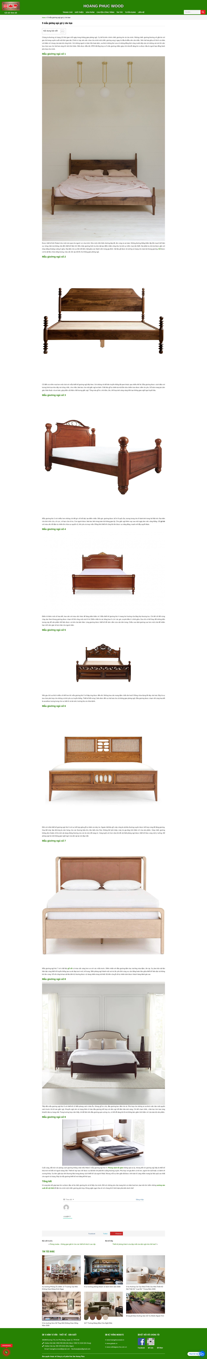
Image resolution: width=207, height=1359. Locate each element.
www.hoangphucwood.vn (115, 1340)
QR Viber (160, 1348)
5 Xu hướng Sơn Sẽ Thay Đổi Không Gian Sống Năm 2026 (60, 1324)
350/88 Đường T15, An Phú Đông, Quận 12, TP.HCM (60, 1340)
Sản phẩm (90, 12)
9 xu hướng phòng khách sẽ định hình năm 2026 (102, 1287)
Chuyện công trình (105, 12)
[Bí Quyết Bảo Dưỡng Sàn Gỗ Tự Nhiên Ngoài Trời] (145, 1303)
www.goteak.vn (112, 1343)
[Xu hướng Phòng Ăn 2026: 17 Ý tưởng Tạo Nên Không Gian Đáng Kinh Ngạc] (61, 1269)
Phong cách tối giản (115, 1168)
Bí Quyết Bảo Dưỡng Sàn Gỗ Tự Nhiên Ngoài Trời (145, 1316)
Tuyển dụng (130, 12)
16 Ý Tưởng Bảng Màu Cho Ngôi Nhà (98, 1323)
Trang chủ (68, 12)
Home (44, 17)
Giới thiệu (79, 12)
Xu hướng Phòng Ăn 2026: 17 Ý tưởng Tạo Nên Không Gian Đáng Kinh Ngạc (60, 1288)
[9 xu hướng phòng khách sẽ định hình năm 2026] (103, 1269)
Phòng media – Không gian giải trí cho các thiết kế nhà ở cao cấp (72, 1244)
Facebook (141, 1348)
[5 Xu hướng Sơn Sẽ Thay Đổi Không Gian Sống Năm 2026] (61, 1306)
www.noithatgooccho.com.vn (117, 1347)
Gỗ (159, 249)
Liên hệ (141, 12)
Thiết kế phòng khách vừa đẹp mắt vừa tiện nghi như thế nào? (134, 1244)
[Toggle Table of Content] (61, 31)
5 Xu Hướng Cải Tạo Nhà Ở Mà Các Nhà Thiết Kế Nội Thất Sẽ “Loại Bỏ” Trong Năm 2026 (144, 1288)
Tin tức (119, 12)
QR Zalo (150, 1348)
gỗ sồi (70, 968)
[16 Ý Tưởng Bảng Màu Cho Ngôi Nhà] (103, 1306)
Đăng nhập (140, 1199)
